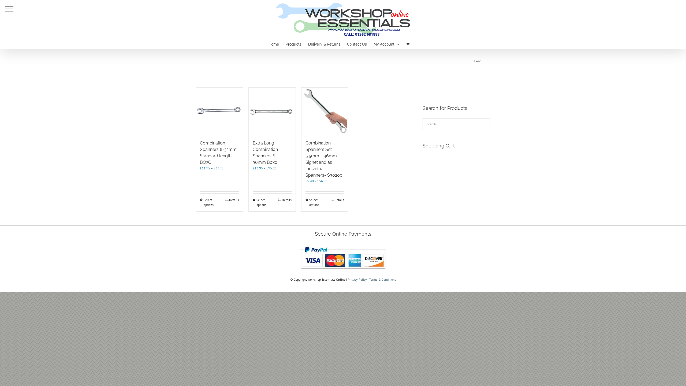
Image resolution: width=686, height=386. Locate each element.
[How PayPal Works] (343, 245)
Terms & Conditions (382, 279)
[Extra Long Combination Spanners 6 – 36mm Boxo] (272, 111)
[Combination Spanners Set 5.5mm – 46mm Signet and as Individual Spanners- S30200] (324, 111)
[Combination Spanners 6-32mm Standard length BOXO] (219, 111)
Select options (209, 202)
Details (234, 200)
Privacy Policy (357, 279)
